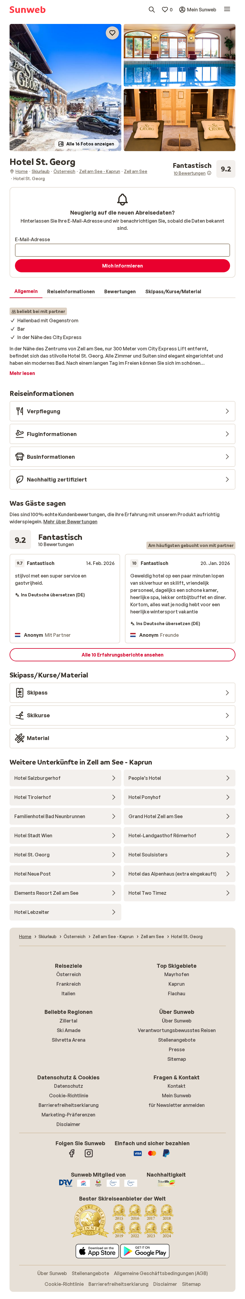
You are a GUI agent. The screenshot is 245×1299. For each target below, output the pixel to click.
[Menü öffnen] (227, 9)
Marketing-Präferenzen (68, 1115)
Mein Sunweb (176, 1096)
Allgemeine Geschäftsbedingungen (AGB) (161, 1273)
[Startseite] (27, 9)
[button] (65, 87)
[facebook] (72, 1156)
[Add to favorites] (112, 32)
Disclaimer (68, 1124)
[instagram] (89, 1156)
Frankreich (68, 984)
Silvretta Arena (68, 1040)
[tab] (26, 291)
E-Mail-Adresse (32, 239)
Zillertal (68, 1021)
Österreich (68, 974)
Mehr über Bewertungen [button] (70, 522)
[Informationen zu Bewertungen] (209, 173)
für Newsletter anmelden (176, 1105)
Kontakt (177, 1086)
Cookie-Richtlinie (68, 1096)
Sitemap (176, 1059)
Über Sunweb (177, 1021)
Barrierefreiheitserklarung (69, 1105)
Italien (68, 993)
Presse (177, 1049)
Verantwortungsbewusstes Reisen (177, 1030)
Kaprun (177, 984)
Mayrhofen (176, 974)
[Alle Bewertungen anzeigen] (204, 169)
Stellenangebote (176, 1040)
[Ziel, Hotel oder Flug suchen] (152, 10)
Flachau (176, 993)
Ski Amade (68, 1030)
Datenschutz (68, 1086)
